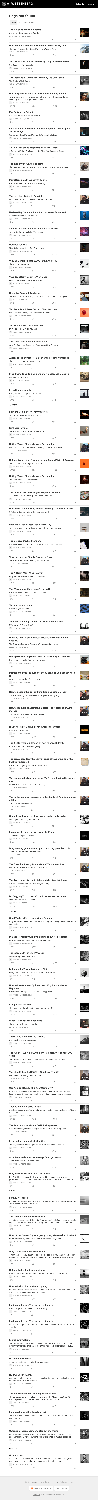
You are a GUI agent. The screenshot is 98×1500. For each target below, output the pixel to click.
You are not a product (20, 605)
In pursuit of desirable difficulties (27, 1141)
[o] (84, 199)
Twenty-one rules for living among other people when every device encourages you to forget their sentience (38, 98)
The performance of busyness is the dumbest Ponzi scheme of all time (42, 798)
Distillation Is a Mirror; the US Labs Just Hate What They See (35, 544)
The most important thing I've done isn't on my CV (31, 1008)
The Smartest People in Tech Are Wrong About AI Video (33, 644)
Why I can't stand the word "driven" (28, 1251)
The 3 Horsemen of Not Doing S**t (24, 361)
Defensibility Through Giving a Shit (28, 969)
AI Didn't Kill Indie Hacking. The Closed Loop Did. (30, 495)
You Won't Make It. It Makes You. (26, 325)
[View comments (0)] (32, 39)
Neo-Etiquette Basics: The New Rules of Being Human (38, 93)
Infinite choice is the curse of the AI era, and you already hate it (42, 674)
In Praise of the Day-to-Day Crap (23, 328)
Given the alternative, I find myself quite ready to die (37, 816)
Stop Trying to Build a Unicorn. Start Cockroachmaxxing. (39, 374)
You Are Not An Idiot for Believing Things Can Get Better (39, 61)
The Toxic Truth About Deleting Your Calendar (29, 560)
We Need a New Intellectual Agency (24, 115)
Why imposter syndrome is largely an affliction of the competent (37, 1128)
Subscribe (80, 4)
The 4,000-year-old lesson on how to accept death (36, 743)
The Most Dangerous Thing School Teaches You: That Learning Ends (38, 296)
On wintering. (16, 1455)
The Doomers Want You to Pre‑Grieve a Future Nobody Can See (37, 1059)
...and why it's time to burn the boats (25, 851)
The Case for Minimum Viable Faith (28, 341)
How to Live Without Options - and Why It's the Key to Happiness (38, 987)
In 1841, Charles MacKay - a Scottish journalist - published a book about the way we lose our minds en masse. (42, 1202)
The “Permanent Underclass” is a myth (30, 589)
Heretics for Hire (18, 244)
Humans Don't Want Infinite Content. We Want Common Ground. (39, 639)
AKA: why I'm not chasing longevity (24, 746)
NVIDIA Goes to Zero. (20, 1374)
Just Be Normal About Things (25, 1106)
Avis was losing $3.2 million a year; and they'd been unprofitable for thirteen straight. (43, 1325)
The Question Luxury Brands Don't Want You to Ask (36, 864)
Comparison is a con (20, 1004)
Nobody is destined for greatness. (27, 1270)
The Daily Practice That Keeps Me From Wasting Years (32, 49)
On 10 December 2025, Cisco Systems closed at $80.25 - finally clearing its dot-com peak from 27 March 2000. (42, 1379)
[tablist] (22, 22)
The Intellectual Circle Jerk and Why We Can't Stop (36, 77)
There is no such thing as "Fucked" (24, 1024)
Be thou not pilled (18, 1198)
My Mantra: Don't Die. (19, 377)
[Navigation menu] (6, 4)
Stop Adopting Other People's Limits (25, 415)
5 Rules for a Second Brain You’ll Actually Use (33, 228)
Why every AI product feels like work (25, 679)
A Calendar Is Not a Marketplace (23, 215)
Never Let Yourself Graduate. (24, 293)
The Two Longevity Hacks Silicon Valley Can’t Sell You (38, 880)
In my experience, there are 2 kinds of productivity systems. (35, 1238)
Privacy (48, 1482)
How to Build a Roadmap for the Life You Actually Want (38, 45)
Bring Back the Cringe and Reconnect (25, 393)
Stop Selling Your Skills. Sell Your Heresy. (27, 248)
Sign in (91, 4)
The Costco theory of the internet (27, 1216)
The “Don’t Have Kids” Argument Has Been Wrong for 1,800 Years (40, 1054)
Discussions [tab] (29, 22)
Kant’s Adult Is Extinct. (21, 112)
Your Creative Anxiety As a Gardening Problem (29, 312)
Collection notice (66, 1482)
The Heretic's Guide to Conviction (27, 196)
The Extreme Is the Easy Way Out (27, 953)
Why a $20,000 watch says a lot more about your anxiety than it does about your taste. (42, 922)
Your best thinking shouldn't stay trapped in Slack (36, 621)
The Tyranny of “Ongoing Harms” (26, 164)
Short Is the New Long (19, 264)
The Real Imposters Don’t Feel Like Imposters (33, 1125)
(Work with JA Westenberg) (21, 624)
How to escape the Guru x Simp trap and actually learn (38, 692)
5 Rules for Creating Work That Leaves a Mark (29, 512)
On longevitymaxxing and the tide (24, 819)
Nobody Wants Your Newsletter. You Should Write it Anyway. (41, 460)
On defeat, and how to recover (22, 1040)
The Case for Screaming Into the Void (25, 463)
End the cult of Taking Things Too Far (25, 1075)
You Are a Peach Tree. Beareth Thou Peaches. (33, 309)
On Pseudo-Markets (20, 1358)
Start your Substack (42, 1488)
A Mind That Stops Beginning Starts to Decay (33, 147)
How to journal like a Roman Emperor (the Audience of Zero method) (40, 709)
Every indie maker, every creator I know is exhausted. (32, 972)
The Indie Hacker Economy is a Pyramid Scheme (34, 492)
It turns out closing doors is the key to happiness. (30, 991)
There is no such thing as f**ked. (27, 1036)
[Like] (11, 206)
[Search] (86, 22)
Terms (55, 1482)
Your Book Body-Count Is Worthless (28, 277)
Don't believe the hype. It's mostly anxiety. (27, 592)
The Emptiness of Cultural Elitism (23, 479)
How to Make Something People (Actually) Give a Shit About (41, 508)
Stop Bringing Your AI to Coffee (23, 899)
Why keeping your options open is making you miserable (39, 848)
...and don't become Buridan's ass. (24, 1160)
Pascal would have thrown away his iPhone (32, 832)
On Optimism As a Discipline (21, 65)
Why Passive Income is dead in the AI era (27, 576)
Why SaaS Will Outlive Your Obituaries (29, 1173)
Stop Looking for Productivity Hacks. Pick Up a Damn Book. (35, 528)
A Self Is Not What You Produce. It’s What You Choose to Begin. (36, 151)
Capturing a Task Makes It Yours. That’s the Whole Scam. (33, 135)
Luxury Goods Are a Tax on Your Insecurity (28, 867)
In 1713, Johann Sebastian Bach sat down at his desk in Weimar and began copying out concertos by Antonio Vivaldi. (42, 1290)
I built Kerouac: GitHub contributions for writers (34, 727)
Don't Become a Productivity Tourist (28, 180)
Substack (36, 1494)
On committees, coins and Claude (24, 33)
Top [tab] (20, 22)
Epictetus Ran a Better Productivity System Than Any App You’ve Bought (40, 130)
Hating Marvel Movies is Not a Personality (31, 444)
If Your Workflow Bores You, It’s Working (27, 183)
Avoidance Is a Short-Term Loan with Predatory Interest (39, 357)
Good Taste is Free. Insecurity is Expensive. (32, 918)
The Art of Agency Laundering (25, 29)
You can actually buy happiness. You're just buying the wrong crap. (42, 779)
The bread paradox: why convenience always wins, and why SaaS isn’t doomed (41, 760)
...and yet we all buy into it (20, 803)
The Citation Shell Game (19, 81)
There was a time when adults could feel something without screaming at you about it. (41, 1416)
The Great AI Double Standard (25, 541)
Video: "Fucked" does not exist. (25, 1020)
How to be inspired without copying (28, 1286)
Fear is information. (19, 1340)
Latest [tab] (13, 22)
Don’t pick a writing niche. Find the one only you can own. (39, 656)
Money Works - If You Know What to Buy (27, 784)
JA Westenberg (25, 36)
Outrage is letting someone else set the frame (33, 1431)
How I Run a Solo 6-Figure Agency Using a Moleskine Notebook (42, 1235)
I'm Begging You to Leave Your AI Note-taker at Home (37, 896)
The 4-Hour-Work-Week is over (26, 573)
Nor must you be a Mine (19, 608)
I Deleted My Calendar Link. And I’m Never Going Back (38, 212)
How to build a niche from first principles (27, 660)
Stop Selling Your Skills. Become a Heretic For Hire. (31, 199)
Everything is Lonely (20, 390)
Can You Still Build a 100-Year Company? (31, 1088)
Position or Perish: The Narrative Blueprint (31, 1305)
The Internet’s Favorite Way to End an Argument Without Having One (39, 167)
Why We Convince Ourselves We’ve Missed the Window (33, 345)
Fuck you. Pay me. (18, 428)
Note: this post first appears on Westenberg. (28, 1308)
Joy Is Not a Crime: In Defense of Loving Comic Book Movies (35, 447)
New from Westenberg (19, 730)
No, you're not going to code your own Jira (28, 765)
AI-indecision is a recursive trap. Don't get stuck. (35, 1157)
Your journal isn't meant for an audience (26, 714)
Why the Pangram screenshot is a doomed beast (30, 940)
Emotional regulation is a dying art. (28, 1412)
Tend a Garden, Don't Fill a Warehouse (26, 231)
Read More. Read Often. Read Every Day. (30, 524)
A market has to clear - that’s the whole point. (29, 1362)
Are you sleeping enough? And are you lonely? (29, 883)
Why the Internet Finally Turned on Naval (31, 557)
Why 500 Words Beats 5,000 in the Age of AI (33, 261)
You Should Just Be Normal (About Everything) (34, 1072)
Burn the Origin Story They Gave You (28, 412)
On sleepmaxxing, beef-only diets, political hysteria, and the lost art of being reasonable (42, 1111)
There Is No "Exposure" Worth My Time (26, 431)
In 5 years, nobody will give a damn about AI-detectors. (38, 937)
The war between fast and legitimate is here (32, 1393)
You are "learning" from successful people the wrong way (34, 695)
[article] (49, 34)
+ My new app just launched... (22, 835)
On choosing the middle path (22, 956)
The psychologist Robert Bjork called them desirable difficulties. (37, 1144)
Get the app (61, 1488)
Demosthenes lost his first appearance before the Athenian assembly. (39, 1273)
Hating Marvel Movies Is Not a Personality (31, 476)
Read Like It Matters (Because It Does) (25, 280)
